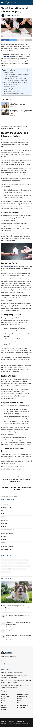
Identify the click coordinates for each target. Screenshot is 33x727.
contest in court (10, 204)
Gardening (4, 523)
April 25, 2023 (14, 115)
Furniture (4, 520)
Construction (6, 507)
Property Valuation (7, 546)
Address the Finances (11, 84)
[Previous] (15, 120)
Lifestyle (4, 543)
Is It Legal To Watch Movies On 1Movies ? (16, 630)
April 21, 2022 (20, 15)
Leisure (3, 539)
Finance (3, 517)
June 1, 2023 (13, 106)
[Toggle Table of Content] (28, 70)
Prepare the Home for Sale (12, 91)
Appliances (5, 504)
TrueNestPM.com (7, 56)
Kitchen (3, 536)
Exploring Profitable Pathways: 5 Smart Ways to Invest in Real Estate (17, 75)
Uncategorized (6, 549)
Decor (3, 510)
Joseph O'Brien (10, 15)
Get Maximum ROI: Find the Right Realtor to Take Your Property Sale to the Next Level (17, 79)
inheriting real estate (11, 266)
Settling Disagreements (12, 88)
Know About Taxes (10, 86)
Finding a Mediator (10, 90)
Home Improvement (7, 530)
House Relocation (7, 533)
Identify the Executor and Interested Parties (15, 82)
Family (3, 513)
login (6, 496)
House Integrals (8, 723)
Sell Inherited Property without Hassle (15, 93)
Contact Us (11, 721)
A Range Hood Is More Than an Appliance (12, 672)
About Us (3, 721)
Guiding (3, 526)
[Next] (18, 120)
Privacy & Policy (21, 721)
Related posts (9, 72)
